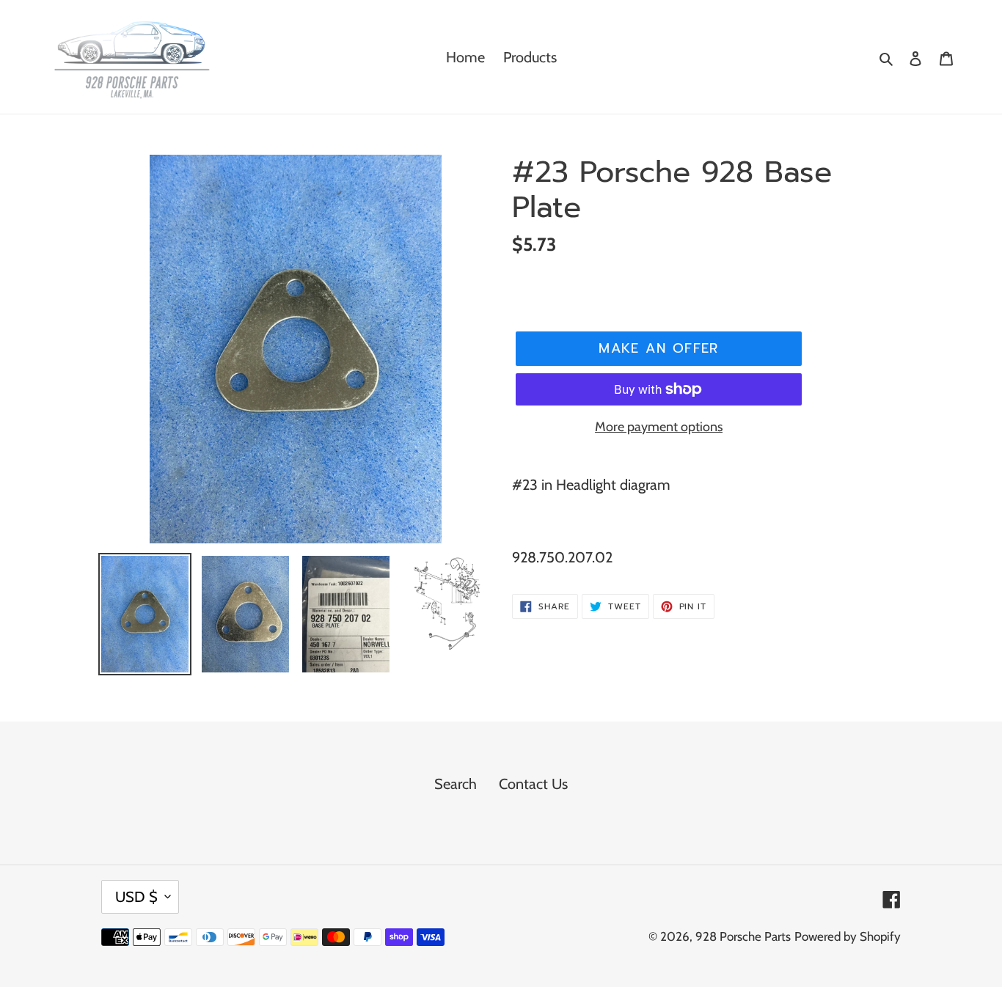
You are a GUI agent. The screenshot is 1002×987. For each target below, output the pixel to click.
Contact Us (533, 784)
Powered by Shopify (847, 936)
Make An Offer (659, 348)
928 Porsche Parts (743, 936)
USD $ (136, 897)
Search (455, 784)
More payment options (659, 427)
